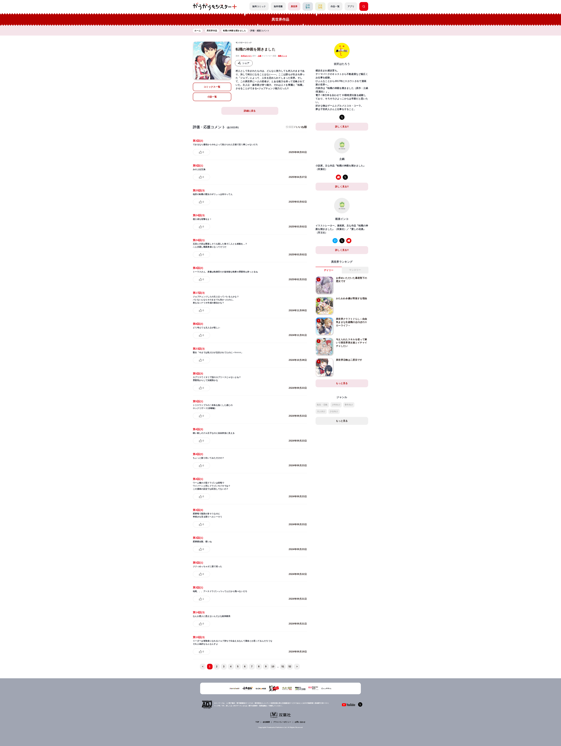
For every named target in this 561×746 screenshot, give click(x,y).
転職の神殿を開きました (256, 49)
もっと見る (342, 383)
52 (290, 666)
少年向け (336, 404)
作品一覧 (335, 6)
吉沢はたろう (246, 56)
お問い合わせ (300, 722)
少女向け (334, 411)
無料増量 (278, 6)
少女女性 (320, 6)
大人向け (321, 411)
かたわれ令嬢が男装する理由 (351, 298)
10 (272, 666)
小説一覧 (212, 96)
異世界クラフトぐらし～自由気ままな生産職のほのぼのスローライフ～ (351, 322)
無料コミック (259, 6)
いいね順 (301, 126)
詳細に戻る (250, 111)
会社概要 (266, 722)
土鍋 (259, 56)
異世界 (294, 6)
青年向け (349, 404)
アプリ (351, 6)
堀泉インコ (282, 56)
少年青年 (307, 6)
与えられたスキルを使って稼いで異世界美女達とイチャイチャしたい (351, 342)
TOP (257, 722)
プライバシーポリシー (282, 722)
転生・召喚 (322, 404)
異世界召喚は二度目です (349, 360)
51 (283, 666)
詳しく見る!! (342, 126)
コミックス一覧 (212, 87)
